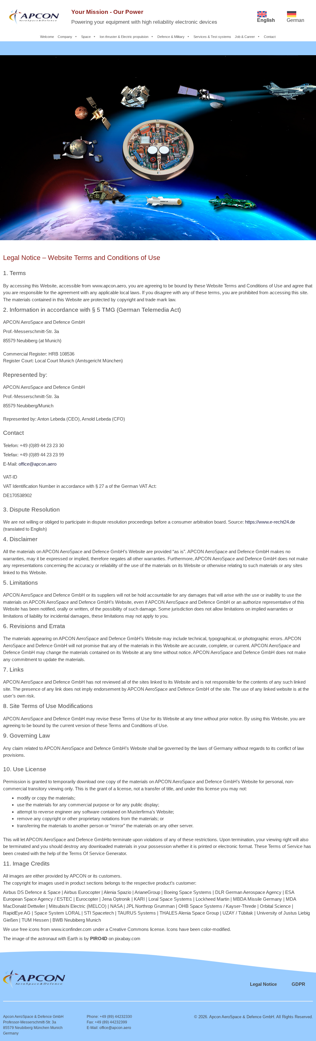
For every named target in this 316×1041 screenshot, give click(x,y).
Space (86, 37)
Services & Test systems (212, 37)
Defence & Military (171, 37)
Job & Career (245, 37)
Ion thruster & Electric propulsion (124, 37)
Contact (270, 37)
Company (65, 37)
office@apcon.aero (37, 464)
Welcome (47, 37)
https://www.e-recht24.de (270, 522)
